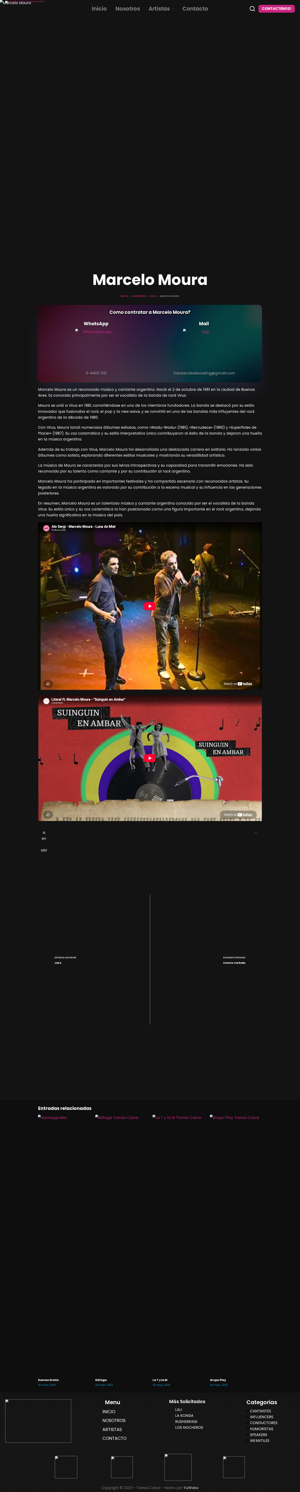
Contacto (195, 8)
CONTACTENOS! (276, 8)
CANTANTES (260, 1411)
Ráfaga (101, 1380)
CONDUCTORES (263, 1422)
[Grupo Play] (236, 1245)
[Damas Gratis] (64, 1245)
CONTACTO (114, 1438)
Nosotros (127, 8)
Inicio (99, 8)
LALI (178, 1409)
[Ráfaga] (121, 1245)
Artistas (159, 8)
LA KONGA (184, 1415)
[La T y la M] (179, 1245)
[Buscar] (252, 8)
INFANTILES (259, 1440)
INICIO (108, 1412)
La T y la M (160, 1380)
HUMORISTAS (261, 1428)
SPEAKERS (258, 1434)
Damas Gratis (48, 1380)
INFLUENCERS (261, 1416)
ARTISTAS (112, 1430)
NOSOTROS (114, 1421)
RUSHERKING (186, 1421)
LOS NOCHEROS (189, 1427)
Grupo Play (218, 1380)
